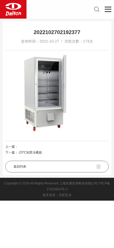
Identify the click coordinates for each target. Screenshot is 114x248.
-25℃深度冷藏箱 (30, 152)
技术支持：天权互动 (57, 195)
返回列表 (20, 166)
